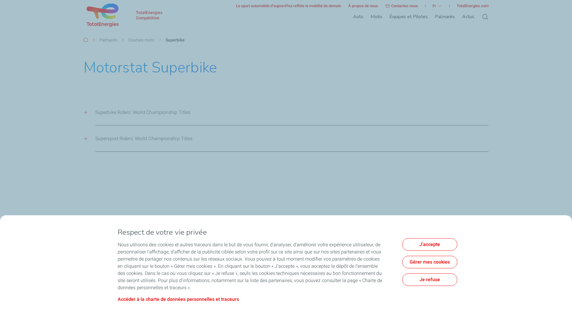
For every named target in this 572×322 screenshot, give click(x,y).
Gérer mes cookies (430, 262)
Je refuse (429, 279)
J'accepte (429, 244)
